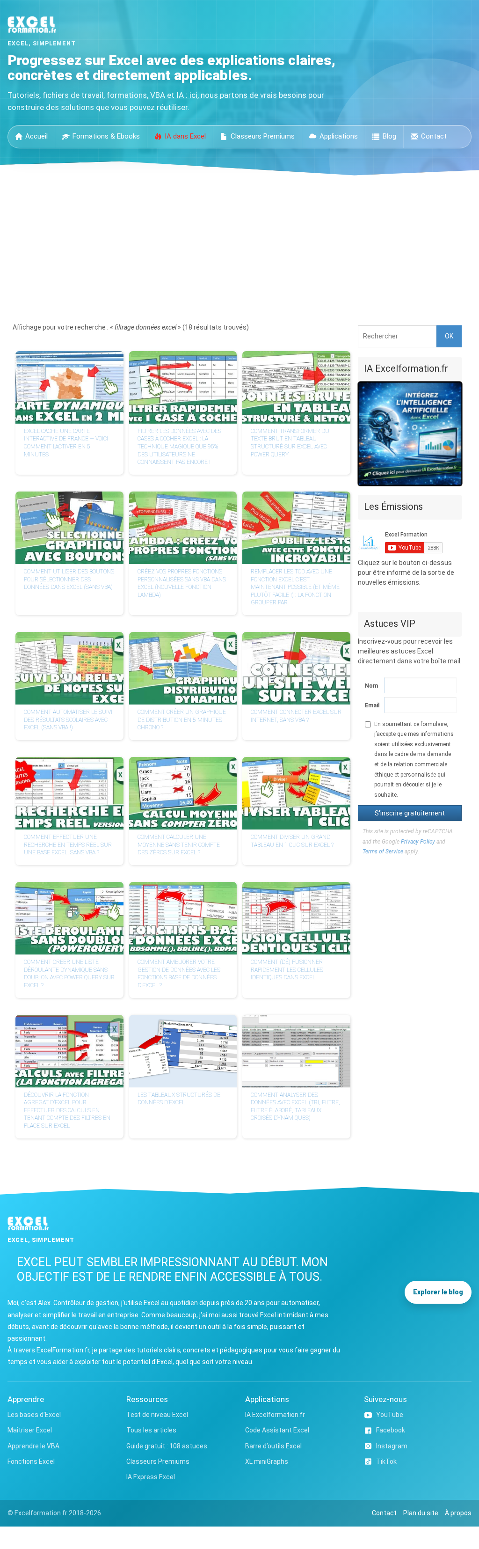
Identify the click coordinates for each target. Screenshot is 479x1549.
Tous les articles (151, 1430)
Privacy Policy (418, 841)
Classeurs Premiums (263, 136)
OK (449, 336)
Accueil (36, 136)
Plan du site (420, 1513)
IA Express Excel (150, 1477)
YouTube (389, 1414)
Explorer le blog (438, 1292)
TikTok (386, 1461)
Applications (338, 136)
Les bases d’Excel (34, 1414)
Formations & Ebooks (106, 136)
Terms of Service (383, 851)
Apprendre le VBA (33, 1446)
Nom (370, 686)
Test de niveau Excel (157, 1414)
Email (370, 705)
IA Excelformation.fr (275, 1414)
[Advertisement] (239, 245)
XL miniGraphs (266, 1461)
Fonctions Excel (31, 1461)
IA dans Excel (185, 136)
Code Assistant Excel (277, 1430)
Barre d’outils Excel (273, 1446)
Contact (434, 136)
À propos (458, 1513)
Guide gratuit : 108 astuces (166, 1446)
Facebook (390, 1430)
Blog (389, 136)
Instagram (391, 1446)
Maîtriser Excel (29, 1430)
